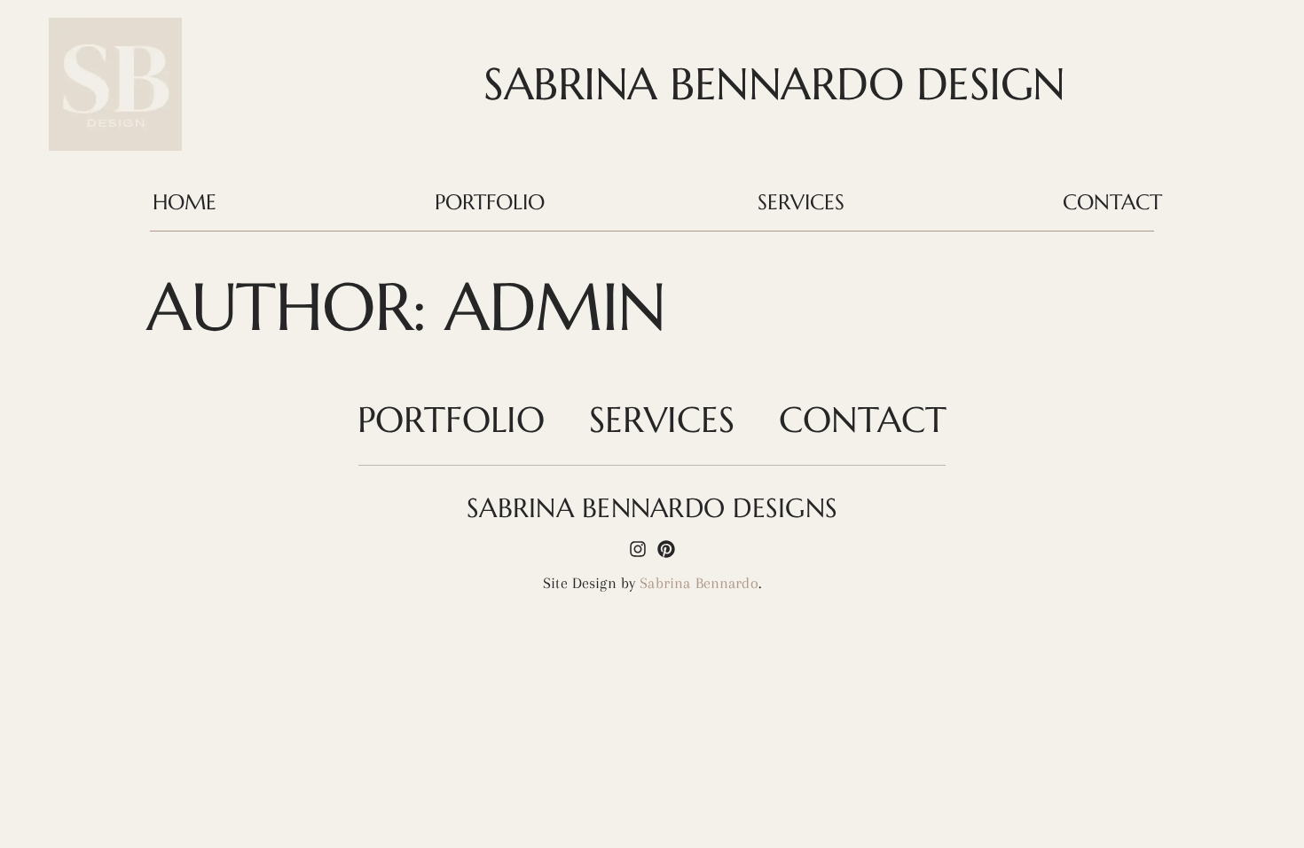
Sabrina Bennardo (699, 583)
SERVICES (801, 202)
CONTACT (1112, 202)
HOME (184, 202)
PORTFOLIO (490, 202)
